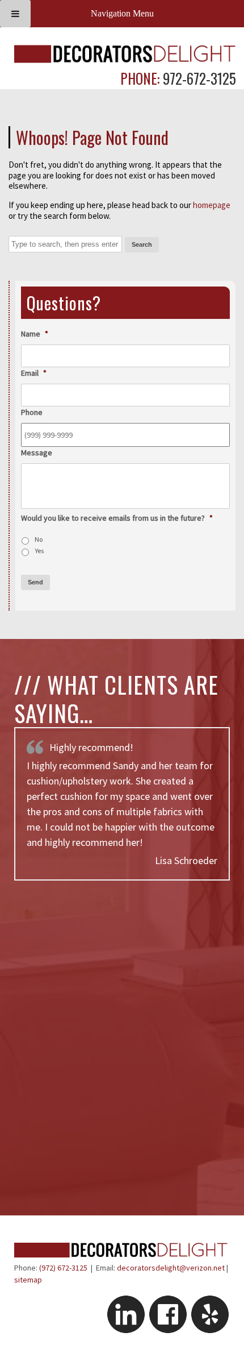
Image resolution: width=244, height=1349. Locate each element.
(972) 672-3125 (63, 1268)
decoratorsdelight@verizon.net (171, 1268)
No (39, 539)
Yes (39, 550)
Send (35, 582)
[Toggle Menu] (15, 13)
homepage (211, 205)
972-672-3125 (197, 78)
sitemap (28, 1280)
